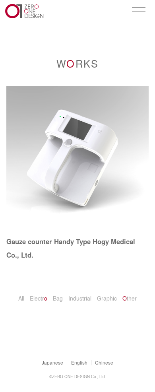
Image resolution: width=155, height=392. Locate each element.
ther (129, 298)
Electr (38, 298)
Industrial (79, 298)
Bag (58, 298)
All (21, 298)
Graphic (107, 298)
